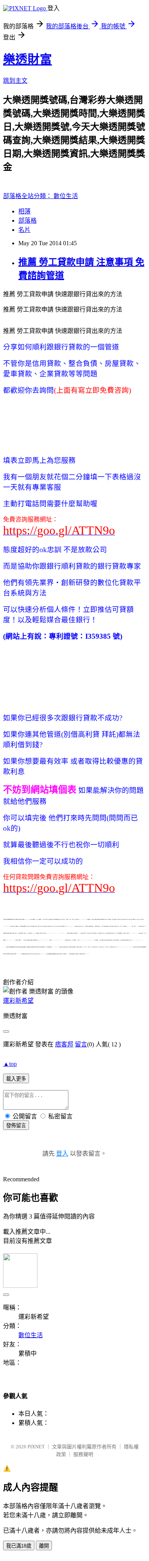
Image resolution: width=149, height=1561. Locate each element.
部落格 (27, 220)
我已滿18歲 (18, 1546)
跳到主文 (15, 80)
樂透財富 (27, 59)
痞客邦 (64, 1044)
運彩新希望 (18, 1000)
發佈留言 (16, 1125)
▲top (10, 1064)
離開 (44, 1546)
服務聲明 (83, 1454)
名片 (24, 229)
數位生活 (65, 196)
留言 (81, 1044)
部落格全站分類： (28, 196)
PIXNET (36, 1447)
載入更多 (16, 1079)
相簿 (24, 211)
